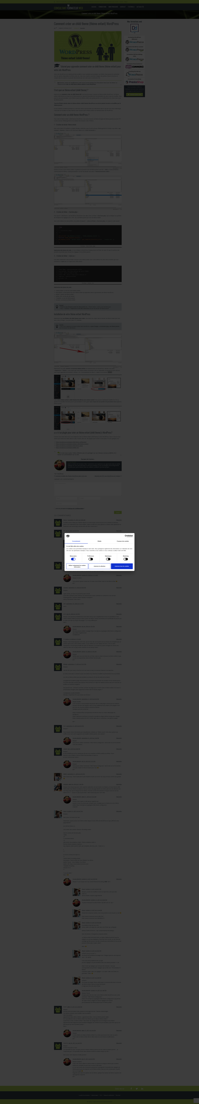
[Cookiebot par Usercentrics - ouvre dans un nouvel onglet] (126, 536)
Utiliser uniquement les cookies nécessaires (77, 566)
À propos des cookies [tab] (123, 541)
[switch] (91, 559)
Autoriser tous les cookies (122, 566)
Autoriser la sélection (99, 566)
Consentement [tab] (76, 541)
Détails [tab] (99, 541)
